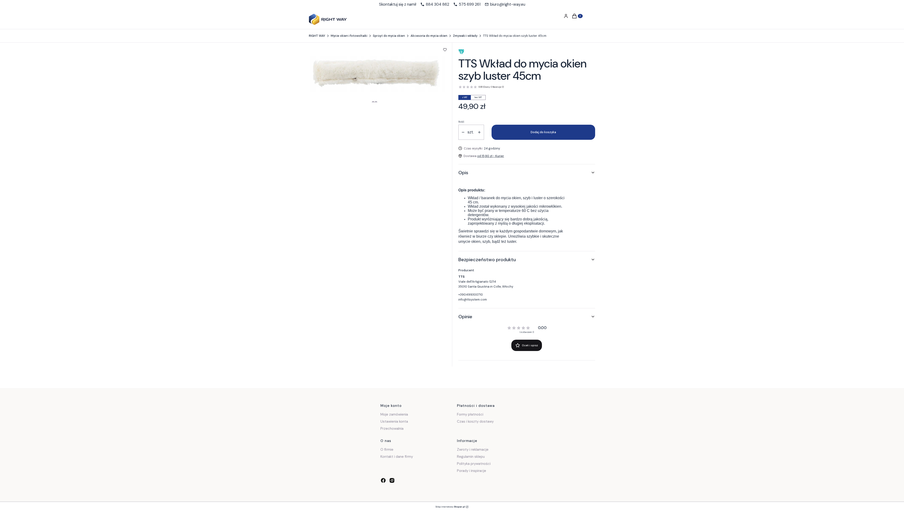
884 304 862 (437, 5)
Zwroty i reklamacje (472, 449)
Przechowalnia (392, 428)
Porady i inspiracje (471, 470)
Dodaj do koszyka (543, 132)
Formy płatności (470, 414)
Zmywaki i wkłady (465, 36)
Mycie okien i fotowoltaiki (349, 36)
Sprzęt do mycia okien (389, 36)
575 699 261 (469, 5)
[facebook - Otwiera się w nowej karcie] (383, 480)
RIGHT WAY (317, 36)
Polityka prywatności (474, 463)
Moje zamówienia (394, 414)
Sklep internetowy (450, 506)
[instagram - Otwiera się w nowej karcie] (392, 480)
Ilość (461, 121)
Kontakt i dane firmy (396, 456)
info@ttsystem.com (472, 299)
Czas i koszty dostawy (475, 421)
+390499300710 (470, 295)
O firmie (386, 449)
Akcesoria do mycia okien (429, 36)
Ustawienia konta (394, 421)
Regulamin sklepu (471, 456)
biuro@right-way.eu (507, 5)
